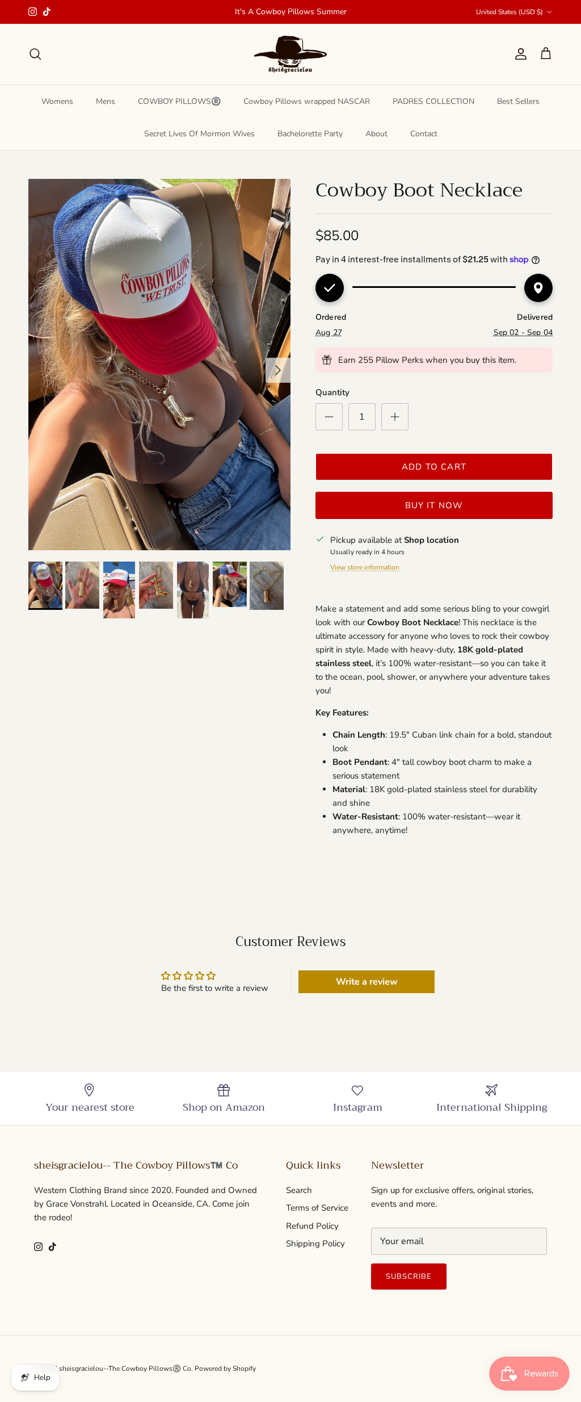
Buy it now (434, 505)
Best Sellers (518, 101)
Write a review (367, 982)
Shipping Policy (315, 1243)
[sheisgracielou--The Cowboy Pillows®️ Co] (290, 54)
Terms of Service (317, 1207)
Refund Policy (312, 1226)
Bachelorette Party (310, 133)
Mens (105, 101)
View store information (364, 567)
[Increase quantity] (395, 416)
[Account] (519, 54)
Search (299, 1190)
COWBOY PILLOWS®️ (179, 101)
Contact (423, 133)
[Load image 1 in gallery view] (159, 364)
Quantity (332, 392)
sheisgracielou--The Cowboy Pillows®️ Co (125, 1368)
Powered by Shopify (225, 1368)
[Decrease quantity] (329, 416)
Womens (57, 101)
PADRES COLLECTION (433, 101)
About (376, 133)
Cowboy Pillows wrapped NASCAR (306, 101)
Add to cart (434, 466)
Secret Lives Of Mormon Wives (199, 133)
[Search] (35, 54)
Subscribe (409, 1276)
